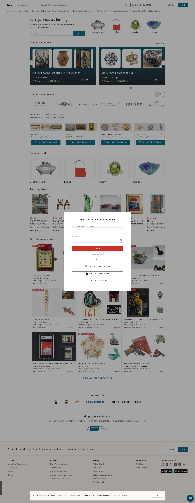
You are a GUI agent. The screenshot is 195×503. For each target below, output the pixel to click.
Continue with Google (99, 266)
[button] (121, 240)
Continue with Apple (99, 274)
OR (97, 259)
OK (157, 495)
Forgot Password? (97, 254)
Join (107, 280)
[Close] (126, 216)
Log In (97, 248)
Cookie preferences (119, 495)
